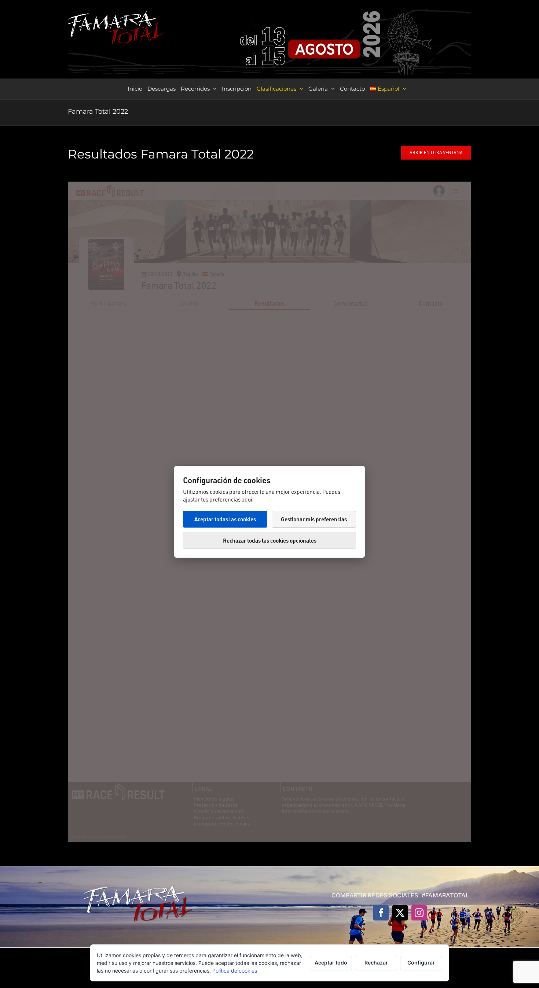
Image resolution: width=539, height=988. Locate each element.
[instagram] (419, 912)
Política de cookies (234, 970)
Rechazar (376, 962)
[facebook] (381, 912)
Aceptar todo (331, 962)
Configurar (421, 962)
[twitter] (400, 912)
